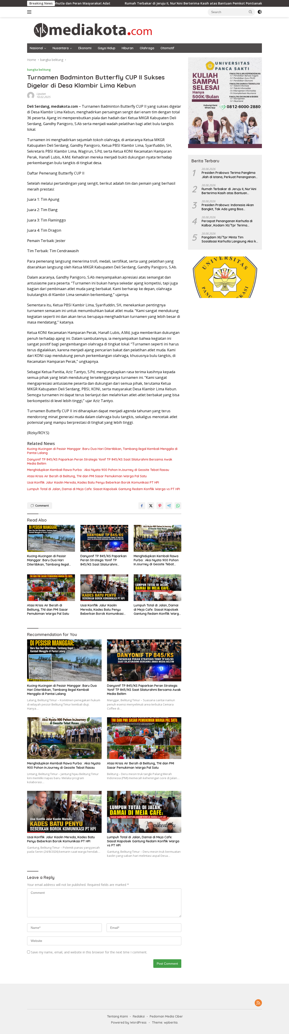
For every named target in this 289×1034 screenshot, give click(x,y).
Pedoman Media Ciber (166, 1016)
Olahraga (147, 48)
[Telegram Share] (168, 505)
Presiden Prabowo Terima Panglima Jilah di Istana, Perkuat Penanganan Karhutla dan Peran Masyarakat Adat (230, 175)
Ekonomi (84, 48)
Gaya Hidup (106, 48)
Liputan (41, 94)
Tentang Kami (117, 1016)
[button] (250, 11)
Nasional (36, 48)
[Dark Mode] (259, 12)
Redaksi (139, 1016)
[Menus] (30, 12)
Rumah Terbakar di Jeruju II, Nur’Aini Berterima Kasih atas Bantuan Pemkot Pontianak (156, 3)
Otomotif (167, 48)
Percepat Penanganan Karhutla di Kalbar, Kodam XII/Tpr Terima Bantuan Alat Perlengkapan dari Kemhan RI (227, 223)
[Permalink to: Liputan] (30, 95)
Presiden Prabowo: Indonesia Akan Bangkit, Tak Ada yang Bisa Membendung (228, 207)
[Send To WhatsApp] (178, 505)
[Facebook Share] (141, 505)
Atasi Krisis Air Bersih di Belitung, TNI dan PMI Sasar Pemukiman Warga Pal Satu (87, 476)
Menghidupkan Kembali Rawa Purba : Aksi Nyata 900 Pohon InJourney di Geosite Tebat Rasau (98, 470)
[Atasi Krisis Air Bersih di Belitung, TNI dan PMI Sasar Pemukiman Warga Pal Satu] (51, 587)
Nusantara (61, 48)
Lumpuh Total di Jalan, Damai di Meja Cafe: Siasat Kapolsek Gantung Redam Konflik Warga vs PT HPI (103, 489)
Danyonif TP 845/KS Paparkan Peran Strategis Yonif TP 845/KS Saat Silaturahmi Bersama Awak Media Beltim (99, 461)
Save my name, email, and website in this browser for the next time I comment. (89, 952)
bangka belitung (39, 70)
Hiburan (127, 48)
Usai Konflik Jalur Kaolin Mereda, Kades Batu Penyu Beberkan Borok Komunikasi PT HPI (93, 482)
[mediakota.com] (90, 30)
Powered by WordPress (129, 1022)
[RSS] (258, 1003)
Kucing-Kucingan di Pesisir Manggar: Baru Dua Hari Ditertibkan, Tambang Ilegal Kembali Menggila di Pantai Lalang (102, 451)
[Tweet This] (150, 505)
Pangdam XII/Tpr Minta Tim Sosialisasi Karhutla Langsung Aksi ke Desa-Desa (230, 239)
